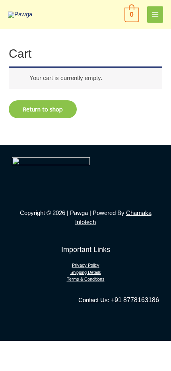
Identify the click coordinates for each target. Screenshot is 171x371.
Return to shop (43, 109)
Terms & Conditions (86, 279)
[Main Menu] (155, 14)
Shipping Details (85, 272)
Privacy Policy (85, 265)
